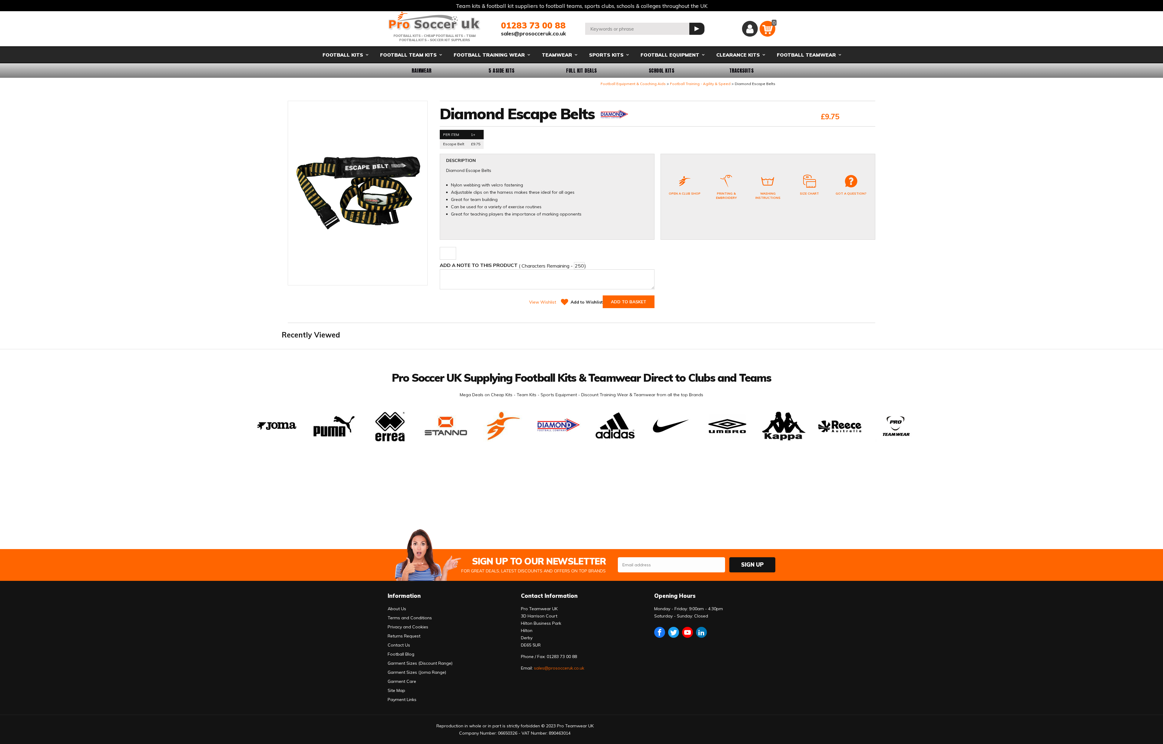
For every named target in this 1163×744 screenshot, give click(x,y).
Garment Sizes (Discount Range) (420, 663)
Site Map (396, 690)
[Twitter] (673, 632)
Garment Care (402, 681)
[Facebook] (659, 632)
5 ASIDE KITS (502, 70)
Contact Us (399, 645)
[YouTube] (687, 632)
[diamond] (614, 115)
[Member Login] (750, 29)
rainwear (422, 70)
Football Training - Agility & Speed (700, 83)
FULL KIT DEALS (581, 70)
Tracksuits (741, 70)
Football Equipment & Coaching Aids (633, 83)
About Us (397, 608)
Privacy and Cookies (408, 627)
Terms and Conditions (410, 618)
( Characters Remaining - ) (513, 265)
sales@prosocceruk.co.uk (533, 33)
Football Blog (401, 654)
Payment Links (402, 699)
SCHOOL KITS (661, 70)
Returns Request (404, 636)
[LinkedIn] (701, 632)
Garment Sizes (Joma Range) (417, 672)
